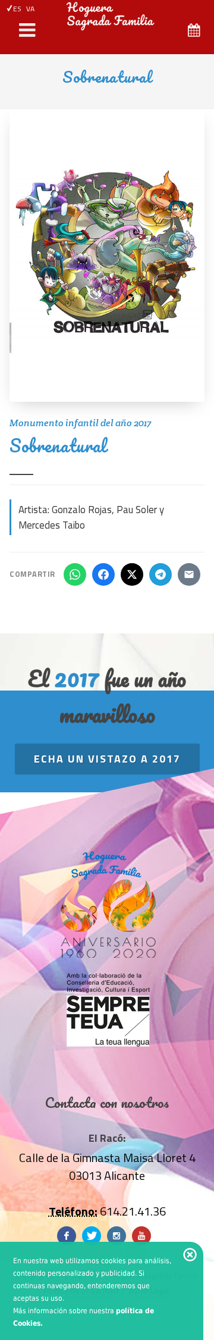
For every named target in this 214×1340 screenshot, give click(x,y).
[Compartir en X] (132, 574)
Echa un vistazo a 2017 (107, 759)
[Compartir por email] (189, 574)
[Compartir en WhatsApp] (75, 574)
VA (30, 8)
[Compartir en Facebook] (103, 574)
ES (17, 8)
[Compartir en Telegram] (160, 574)
